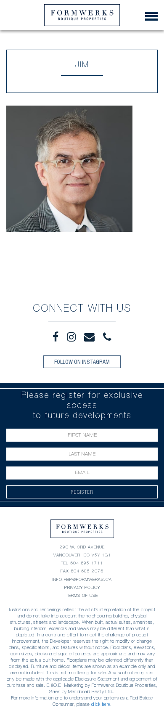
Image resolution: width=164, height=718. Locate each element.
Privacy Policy (82, 587)
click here (100, 704)
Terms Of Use (82, 595)
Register (82, 492)
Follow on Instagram (82, 361)
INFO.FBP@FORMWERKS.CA (82, 579)
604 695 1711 (86, 563)
